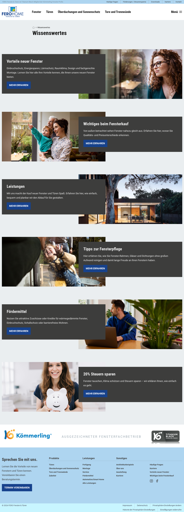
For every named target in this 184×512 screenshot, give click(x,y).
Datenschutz (142, 505)
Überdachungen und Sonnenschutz (64, 468)
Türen (51, 465)
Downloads (155, 2)
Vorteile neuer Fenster (159, 472)
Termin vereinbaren (17, 487)
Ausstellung (121, 472)
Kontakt (179, 2)
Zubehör (52, 476)
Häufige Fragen (112, 2)
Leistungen (89, 458)
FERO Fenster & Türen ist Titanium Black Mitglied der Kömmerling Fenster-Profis (32, 2)
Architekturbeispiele (125, 465)
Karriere (168, 2)
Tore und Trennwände (58, 472)
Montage (86, 468)
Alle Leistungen (89, 483)
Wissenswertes (43, 27)
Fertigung (87, 465)
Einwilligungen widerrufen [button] (171, 510)
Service (86, 472)
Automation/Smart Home (93, 479)
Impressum (127, 505)
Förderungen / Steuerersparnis (134, 2)
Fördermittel (88, 476)
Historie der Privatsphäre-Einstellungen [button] (139, 510)
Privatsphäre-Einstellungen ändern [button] (167, 505)
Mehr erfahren (18, 85)
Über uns (120, 468)
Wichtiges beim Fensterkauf (162, 476)
